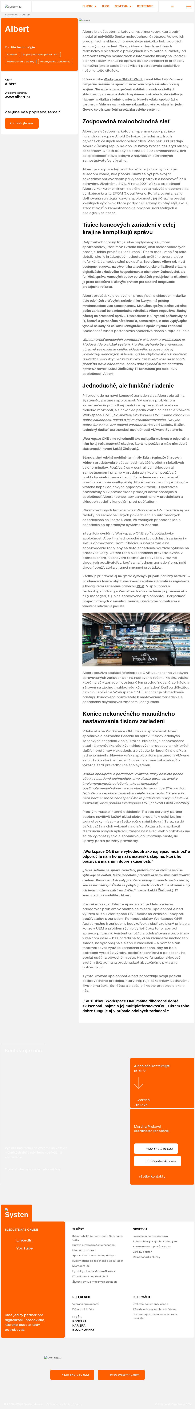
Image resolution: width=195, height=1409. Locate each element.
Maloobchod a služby (146, 1256)
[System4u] (16, 7)
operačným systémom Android (132, 525)
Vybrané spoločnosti (85, 1303)
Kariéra (79, 1325)
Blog (105, 6)
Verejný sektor (142, 1251)
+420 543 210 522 (75, 1374)
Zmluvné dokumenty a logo (150, 1303)
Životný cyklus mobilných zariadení (94, 1281)
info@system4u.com (124, 1374)
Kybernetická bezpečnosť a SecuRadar (97, 1260)
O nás (77, 1317)
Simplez (177, 1404)
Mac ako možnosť (84, 1250)
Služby (88, 6)
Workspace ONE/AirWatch (123, 79)
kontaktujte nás (22, 123)
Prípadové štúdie (83, 1309)
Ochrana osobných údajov (64, 1404)
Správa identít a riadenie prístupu (93, 1255)
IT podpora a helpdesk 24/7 (90, 1276)
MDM (140, 586)
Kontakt (79, 1321)
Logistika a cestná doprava (150, 1235)
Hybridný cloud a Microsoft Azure (94, 1271)
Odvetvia (121, 6)
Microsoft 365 (81, 1265)
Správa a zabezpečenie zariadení (93, 1244)
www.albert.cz (17, 97)
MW (188, 1404)
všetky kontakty (152, 1176)
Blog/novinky (83, 1329)
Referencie (145, 6)
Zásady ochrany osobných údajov (154, 1309)
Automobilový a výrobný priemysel (155, 1241)
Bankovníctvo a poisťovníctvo (152, 1246)
